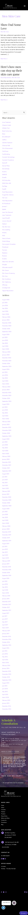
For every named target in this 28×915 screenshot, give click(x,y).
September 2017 (6, 610)
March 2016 (5, 662)
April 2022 (5, 451)
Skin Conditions (6, 279)
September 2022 (6, 436)
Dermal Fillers (6, 166)
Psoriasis (4, 250)
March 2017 (5, 628)
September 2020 (6, 506)
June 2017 (5, 619)
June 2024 (5, 375)
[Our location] (27, 892)
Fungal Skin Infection (8, 195)
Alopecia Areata (6, 125)
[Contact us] (25, 892)
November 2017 (6, 604)
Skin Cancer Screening (8, 273)
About (2, 807)
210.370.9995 (5, 847)
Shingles (4, 264)
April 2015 (5, 694)
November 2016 (6, 639)
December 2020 (6, 497)
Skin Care (4, 276)
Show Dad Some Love (11, 26)
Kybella (4, 209)
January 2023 (5, 424)
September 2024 (6, 366)
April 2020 (5, 520)
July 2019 (4, 546)
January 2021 (5, 494)
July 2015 (4, 686)
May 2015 (5, 691)
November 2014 (6, 709)
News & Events (6, 238)
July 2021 (4, 477)
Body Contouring (6, 131)
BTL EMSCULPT (6, 137)
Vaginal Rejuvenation (7, 291)
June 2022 (5, 445)
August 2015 (5, 683)
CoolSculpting (6, 154)
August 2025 (5, 334)
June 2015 (5, 689)
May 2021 (5, 482)
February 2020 (6, 526)
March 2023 (5, 419)
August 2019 (5, 543)
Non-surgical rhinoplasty (8, 244)
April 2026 (5, 311)
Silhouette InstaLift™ (7, 267)
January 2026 (5, 320)
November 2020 (6, 500)
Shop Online (4, 816)
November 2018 (6, 570)
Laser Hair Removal (7, 212)
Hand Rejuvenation (7, 201)
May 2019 (5, 552)
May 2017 (5, 622)
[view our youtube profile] (3, 859)
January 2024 (6, 390)
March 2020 (5, 523)
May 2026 (5, 308)
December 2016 (6, 636)
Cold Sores (5, 151)
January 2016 (5, 668)
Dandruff (4, 163)
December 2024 (6, 358)
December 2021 (6, 462)
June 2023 (5, 410)
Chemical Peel (6, 145)
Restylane (4, 253)
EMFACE (4, 174)
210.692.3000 (8, 837)
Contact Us (3, 820)
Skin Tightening (6, 282)
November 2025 (6, 326)
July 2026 (4, 302)
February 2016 (6, 665)
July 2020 (4, 511)
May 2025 (5, 343)
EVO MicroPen (6, 180)
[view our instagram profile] (5, 859)
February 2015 (6, 700)
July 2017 (4, 616)
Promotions (4, 822)
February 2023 (6, 421)
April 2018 (5, 590)
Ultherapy (4, 285)
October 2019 (6, 538)
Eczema (4, 172)
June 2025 (5, 340)
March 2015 (5, 697)
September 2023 (6, 401)
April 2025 (5, 346)
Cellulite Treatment (7, 143)
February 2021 (6, 491)
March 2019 (5, 558)
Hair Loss (4, 198)
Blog (2, 824)
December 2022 (6, 427)
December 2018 (6, 567)
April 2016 (5, 660)
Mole (3, 235)
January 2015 (5, 703)
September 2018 (6, 575)
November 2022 (6, 430)
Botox (3, 134)
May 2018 (5, 587)
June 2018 (5, 584)
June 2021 (5, 480)
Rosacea (4, 256)
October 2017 (6, 607)
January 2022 (5, 459)
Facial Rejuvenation (6, 77)
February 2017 (6, 631)
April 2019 (5, 555)
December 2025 (6, 323)
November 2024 (6, 361)
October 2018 (6, 572)
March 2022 (5, 453)
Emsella (4, 177)
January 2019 (5, 564)
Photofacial (5, 247)
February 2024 (6, 387)
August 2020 (5, 509)
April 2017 (5, 625)
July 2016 (4, 651)
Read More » (4, 59)
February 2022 (6, 456)
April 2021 (5, 485)
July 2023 (4, 407)
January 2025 (5, 355)
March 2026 (5, 314)
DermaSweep (5, 169)
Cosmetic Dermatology (8, 157)
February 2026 (6, 317)
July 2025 (4, 337)
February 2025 (6, 352)
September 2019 (6, 541)
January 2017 (5, 633)
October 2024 (6, 363)
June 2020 (5, 514)
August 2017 (5, 613)
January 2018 (5, 599)
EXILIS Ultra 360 (6, 183)
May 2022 (5, 448)
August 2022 (5, 439)
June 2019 (5, 549)
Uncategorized (6, 288)
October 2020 (6, 503)
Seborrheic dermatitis (8, 262)
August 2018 (5, 578)
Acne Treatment (6, 122)
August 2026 (5, 300)
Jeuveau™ (4, 206)
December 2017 (6, 601)
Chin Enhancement (7, 148)
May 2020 (5, 517)
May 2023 (5, 413)
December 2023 (6, 392)
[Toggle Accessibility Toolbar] (3, 907)
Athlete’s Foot (5, 128)
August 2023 (5, 404)
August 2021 (5, 474)
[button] (10, 751)
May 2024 (5, 378)
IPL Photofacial (6, 203)
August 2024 (5, 369)
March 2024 (5, 384)
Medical (4, 224)
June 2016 (5, 654)
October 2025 (6, 329)
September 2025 (6, 331)
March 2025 (5, 349)
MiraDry (4, 233)
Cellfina (4, 140)
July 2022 (4, 442)
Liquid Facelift (6, 218)
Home (2, 805)
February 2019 (6, 561)
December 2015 (6, 671)
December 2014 (6, 706)
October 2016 (6, 642)
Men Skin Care (5, 32)
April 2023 (5, 416)
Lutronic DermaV (6, 221)
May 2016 (5, 657)
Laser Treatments (6, 215)
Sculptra (4, 259)
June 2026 (5, 305)
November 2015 (6, 674)
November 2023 (6, 395)
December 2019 (6, 532)
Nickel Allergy (6, 241)
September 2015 (6, 680)
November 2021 (6, 465)
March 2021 (5, 488)
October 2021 (6, 468)
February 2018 (6, 596)
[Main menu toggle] (24, 6)
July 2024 (4, 372)
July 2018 (4, 581)
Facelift (4, 189)
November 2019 (6, 535)
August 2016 (5, 648)
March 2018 (5, 593)
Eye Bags (4, 186)
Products (3, 814)
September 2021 (6, 471)
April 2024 (5, 381)
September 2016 (6, 645)
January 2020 (6, 529)
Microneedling (6, 230)
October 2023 (6, 398)
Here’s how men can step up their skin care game (11, 70)
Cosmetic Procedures (8, 160)
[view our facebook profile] (1, 859)
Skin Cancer (5, 270)
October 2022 (6, 433)
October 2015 (6, 677)
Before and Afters (5, 818)
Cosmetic (3, 809)
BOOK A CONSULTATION (10, 751)
